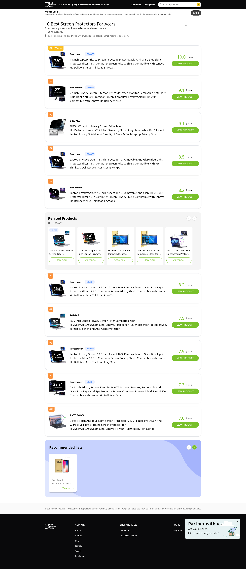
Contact (78, 535)
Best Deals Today (129, 535)
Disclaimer (80, 556)
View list (66, 488)
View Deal (61, 260)
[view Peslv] (179, 239)
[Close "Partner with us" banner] (238, 522)
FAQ (77, 540)
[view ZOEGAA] (61, 239)
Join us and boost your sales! (203, 533)
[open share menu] (186, 26)
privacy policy (167, 14)
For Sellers (126, 530)
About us (136, 4)
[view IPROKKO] (57, 127)
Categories (149, 4)
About (78, 530)
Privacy (78, 546)
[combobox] (179, 4)
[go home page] (50, 4)
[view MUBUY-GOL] (120, 239)
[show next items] (194, 447)
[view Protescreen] (57, 60)
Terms (78, 551)
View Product (185, 63)
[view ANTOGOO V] (57, 421)
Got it (196, 13)
